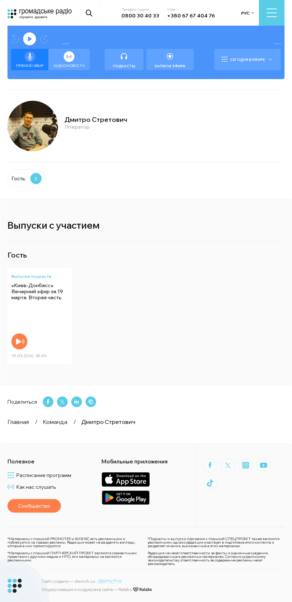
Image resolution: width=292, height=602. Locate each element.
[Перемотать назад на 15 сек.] (15, 39)
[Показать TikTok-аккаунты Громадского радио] (210, 483)
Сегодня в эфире (247, 59)
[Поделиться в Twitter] (62, 401)
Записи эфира (170, 66)
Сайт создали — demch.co (68, 581)
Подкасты (124, 66)
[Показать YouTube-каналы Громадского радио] (263, 465)
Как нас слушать (36, 487)
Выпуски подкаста (31, 276)
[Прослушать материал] (19, 341)
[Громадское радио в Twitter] (228, 465)
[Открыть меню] (272, 13)
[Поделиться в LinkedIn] (76, 401)
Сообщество (34, 506)
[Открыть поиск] (89, 13)
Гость (18, 178)
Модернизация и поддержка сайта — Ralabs (87, 589)
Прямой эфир (29, 65)
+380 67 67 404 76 (191, 15)
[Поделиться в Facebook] (48, 401)
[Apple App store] (125, 479)
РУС (245, 13)
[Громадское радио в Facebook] (210, 465)
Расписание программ (43, 475)
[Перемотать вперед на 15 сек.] (44, 39)
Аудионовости (69, 65)
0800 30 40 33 (140, 15)
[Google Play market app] (125, 497)
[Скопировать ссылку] (90, 401)
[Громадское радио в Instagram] (246, 465)
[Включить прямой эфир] (29, 38)
